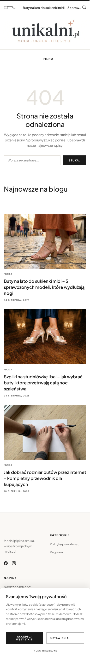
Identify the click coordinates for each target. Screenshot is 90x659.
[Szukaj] (84, 7)
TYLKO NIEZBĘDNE (45, 650)
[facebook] (6, 563)
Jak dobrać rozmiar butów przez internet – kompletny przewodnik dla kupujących (45, 478)
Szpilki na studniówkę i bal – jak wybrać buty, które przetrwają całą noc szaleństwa (53, 6)
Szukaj (74, 160)
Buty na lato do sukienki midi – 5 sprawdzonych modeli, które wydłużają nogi (44, 287)
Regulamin (57, 552)
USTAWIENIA (59, 638)
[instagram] (14, 563)
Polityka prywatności (65, 544)
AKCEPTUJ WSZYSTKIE (24, 638)
